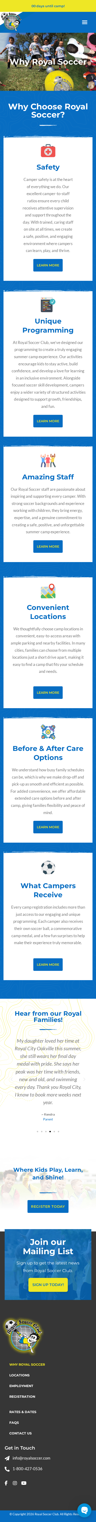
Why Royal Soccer (27, 1364)
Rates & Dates (22, 1412)
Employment (21, 1386)
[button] (84, 22)
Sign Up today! (48, 1285)
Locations (19, 1375)
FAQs (14, 1423)
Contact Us (20, 1433)
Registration (22, 1396)
